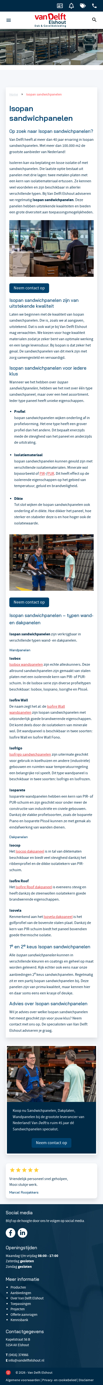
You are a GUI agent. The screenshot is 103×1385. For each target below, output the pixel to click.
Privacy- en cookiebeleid (59, 1380)
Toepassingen (21, 1303)
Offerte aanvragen (24, 1314)
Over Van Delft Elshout (27, 1298)
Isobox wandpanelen (26, 664)
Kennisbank (19, 1319)
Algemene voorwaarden (23, 1380)
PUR (50, 473)
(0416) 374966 (18, 1354)
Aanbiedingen (21, 1292)
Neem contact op (29, 288)
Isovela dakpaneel (58, 916)
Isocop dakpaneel (30, 851)
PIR (42, 473)
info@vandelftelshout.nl (26, 1360)
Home (13, 94)
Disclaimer (86, 1380)
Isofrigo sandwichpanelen (30, 754)
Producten (18, 1287)
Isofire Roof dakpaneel (34, 887)
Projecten (18, 1309)
